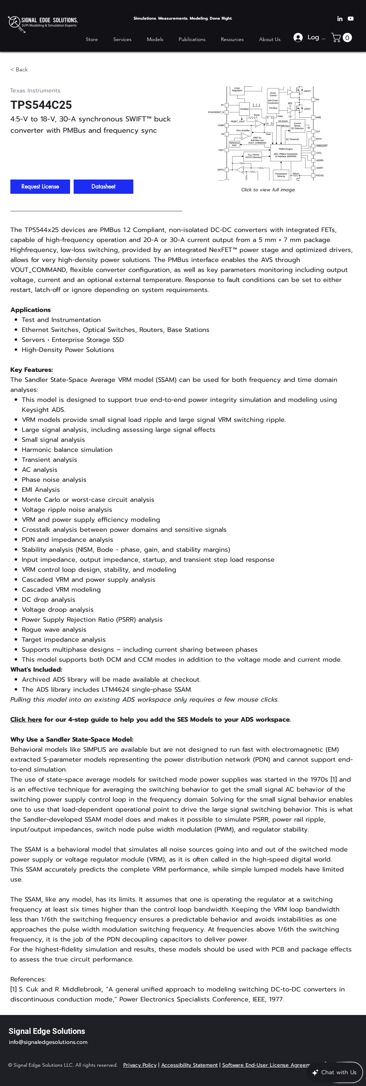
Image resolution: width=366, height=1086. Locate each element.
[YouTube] (350, 18)
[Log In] (298, 37)
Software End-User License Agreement (270, 1065)
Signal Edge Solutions (47, 1031)
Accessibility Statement (189, 1065)
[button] (192, 39)
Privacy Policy (140, 1065)
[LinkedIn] (339, 18)
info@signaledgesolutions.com (48, 1042)
